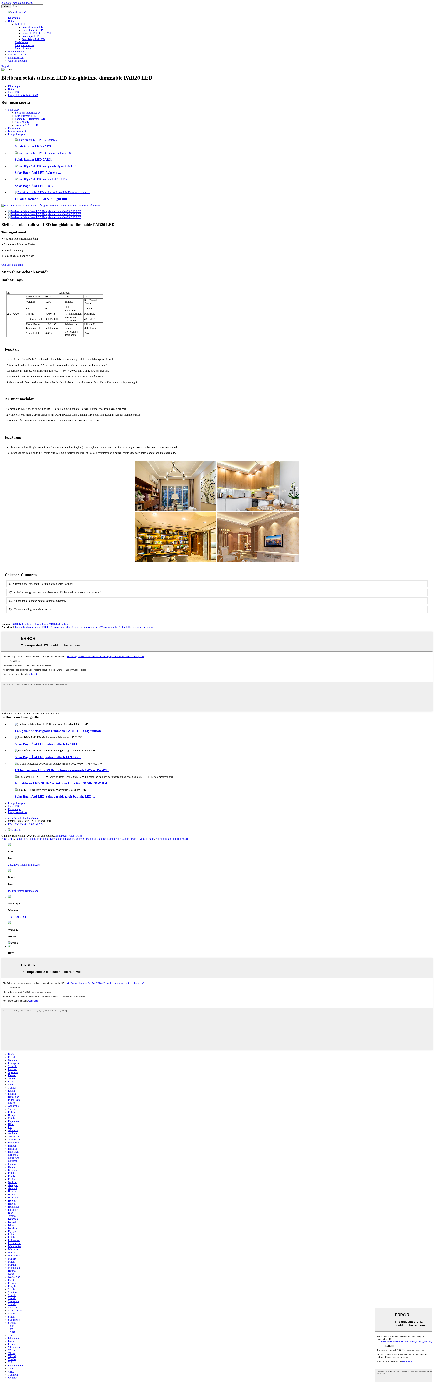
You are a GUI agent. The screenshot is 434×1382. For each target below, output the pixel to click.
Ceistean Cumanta (18, 54)
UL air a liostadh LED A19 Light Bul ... (42, 199)
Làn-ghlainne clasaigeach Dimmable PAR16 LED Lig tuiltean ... (59, 731)
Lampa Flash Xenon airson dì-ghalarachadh (130, 838)
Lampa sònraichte (24, 45)
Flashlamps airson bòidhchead (171, 838)
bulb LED (13, 92)
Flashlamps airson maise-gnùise (89, 838)
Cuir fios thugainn (17, 60)
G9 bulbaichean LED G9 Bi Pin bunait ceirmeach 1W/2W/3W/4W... (62, 770)
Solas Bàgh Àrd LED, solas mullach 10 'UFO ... (48, 757)
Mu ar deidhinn (16, 51)
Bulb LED (20, 24)
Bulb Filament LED (32, 30)
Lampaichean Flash (60, 838)
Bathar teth (61, 835)
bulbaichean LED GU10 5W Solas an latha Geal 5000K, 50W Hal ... (62, 783)
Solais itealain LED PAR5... (34, 146)
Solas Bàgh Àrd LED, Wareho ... (38, 172)
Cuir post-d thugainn (12, 264)
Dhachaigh (14, 17)
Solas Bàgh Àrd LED (33, 39)
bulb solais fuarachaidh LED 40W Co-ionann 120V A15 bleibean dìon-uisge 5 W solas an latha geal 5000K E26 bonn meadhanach (85, 627)
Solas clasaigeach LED (34, 27)
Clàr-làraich (75, 835)
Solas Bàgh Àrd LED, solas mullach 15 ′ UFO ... (48, 744)
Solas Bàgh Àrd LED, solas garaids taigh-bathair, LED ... (55, 796)
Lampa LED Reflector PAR (37, 33)
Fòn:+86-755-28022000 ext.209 (25, 824)
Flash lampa (21, 42)
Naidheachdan (16, 57)
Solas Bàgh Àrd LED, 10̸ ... (34, 186)
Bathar (11, 21)
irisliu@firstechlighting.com (23, 818)
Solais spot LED (30, 36)
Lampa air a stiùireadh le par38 (32, 838)
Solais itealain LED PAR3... (34, 159)
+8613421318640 (17, 916)
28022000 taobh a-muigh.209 (17, 2)
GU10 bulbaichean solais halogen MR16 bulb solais (40, 624)
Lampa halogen (23, 48)
